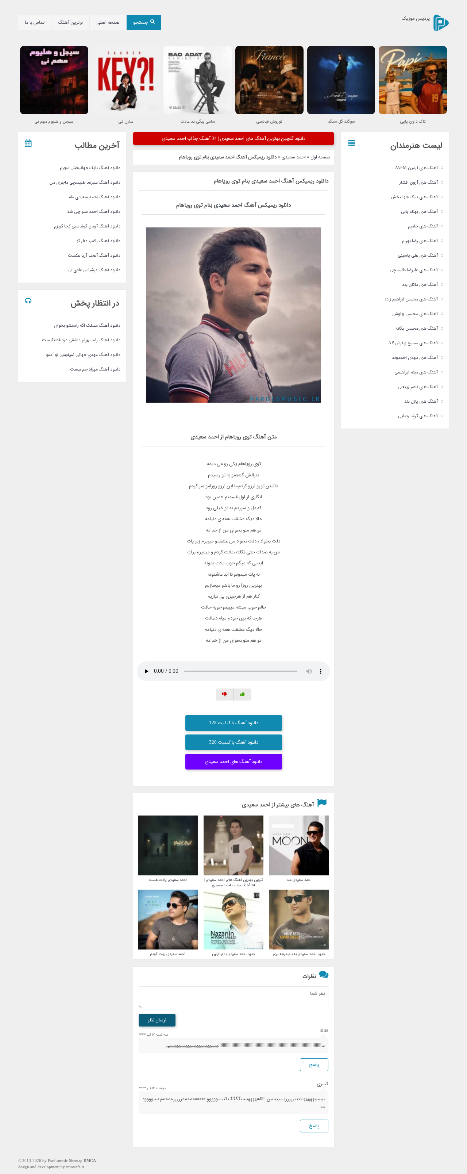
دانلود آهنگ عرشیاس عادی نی (93, 269)
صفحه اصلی (108, 22)
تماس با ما (35, 22)
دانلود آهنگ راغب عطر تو (98, 240)
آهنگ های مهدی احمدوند (415, 357)
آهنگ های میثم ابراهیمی (416, 372)
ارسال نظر (157, 1020)
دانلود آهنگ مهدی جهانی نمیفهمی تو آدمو (83, 354)
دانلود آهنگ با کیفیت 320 (233, 742)
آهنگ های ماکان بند (420, 284)
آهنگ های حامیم (423, 226)
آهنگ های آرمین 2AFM (416, 167)
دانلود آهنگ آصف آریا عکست (94, 255)
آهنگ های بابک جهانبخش (414, 196)
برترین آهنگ (70, 22)
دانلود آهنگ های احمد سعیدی (233, 762)
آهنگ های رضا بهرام (420, 240)
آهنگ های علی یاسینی (418, 255)
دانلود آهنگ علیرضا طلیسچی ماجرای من (84, 182)
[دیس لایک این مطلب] (225, 694)
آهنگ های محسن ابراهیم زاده (411, 299)
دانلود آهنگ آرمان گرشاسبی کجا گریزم (87, 226)
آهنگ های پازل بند (421, 401)
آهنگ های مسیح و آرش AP (413, 342)
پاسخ (314, 1065)
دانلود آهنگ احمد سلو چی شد (93, 211)
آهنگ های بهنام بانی (419, 211)
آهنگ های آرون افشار (419, 182)
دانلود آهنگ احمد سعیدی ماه (94, 196)
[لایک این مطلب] (242, 694)
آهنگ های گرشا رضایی (418, 416)
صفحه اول (320, 157)
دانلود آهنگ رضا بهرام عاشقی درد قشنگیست (81, 340)
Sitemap (75, 1161)
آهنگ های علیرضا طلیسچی (414, 269)
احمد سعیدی (293, 157)
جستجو (140, 22)
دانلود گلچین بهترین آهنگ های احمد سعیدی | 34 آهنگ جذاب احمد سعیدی (233, 138)
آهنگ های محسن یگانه (416, 328)
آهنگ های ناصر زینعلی (418, 386)
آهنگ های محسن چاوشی (414, 313)
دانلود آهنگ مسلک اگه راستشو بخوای (87, 325)
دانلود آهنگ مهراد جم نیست (95, 369)
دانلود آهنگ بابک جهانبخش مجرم (90, 167)
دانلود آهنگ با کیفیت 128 (233, 723)
